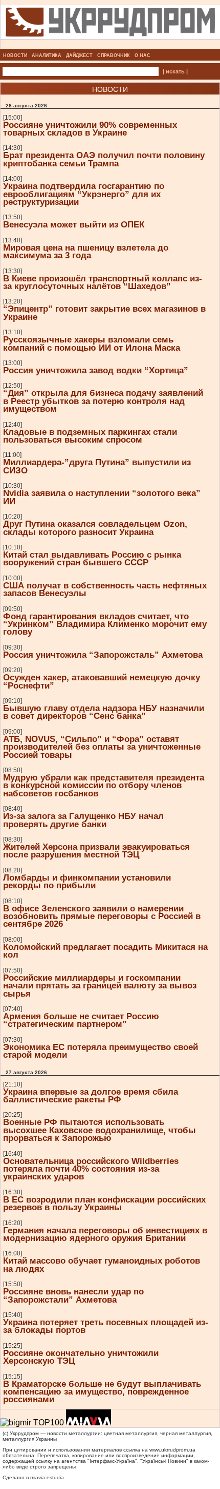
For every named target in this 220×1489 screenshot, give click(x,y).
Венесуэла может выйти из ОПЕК (73, 224)
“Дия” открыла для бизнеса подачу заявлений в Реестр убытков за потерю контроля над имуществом (103, 401)
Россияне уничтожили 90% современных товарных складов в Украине (90, 129)
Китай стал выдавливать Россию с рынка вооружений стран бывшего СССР (92, 558)
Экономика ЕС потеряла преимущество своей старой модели (100, 1051)
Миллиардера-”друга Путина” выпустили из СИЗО (97, 466)
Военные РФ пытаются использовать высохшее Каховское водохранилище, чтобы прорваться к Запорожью (99, 1130)
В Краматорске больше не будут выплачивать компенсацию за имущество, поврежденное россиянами (102, 1392)
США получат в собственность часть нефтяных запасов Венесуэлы (105, 589)
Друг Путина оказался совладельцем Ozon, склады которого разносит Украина (95, 528)
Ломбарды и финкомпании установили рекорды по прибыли (87, 881)
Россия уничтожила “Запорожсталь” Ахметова (103, 655)
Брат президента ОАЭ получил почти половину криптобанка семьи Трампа (104, 159)
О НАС (142, 55)
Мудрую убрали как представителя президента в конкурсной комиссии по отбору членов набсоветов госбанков (103, 785)
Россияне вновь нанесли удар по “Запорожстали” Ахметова (73, 1295)
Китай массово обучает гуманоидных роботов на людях (101, 1264)
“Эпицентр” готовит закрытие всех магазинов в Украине (104, 312)
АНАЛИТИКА (46, 55)
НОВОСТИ (15, 55)
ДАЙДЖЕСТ (79, 55)
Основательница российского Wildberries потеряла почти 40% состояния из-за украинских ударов (91, 1169)
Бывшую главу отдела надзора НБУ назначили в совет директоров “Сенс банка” (103, 712)
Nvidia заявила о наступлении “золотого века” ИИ (102, 497)
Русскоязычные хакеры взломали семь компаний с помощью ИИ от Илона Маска (91, 343)
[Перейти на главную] (110, 46)
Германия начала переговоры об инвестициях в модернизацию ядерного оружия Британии (105, 1234)
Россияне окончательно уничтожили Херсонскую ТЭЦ (81, 1357)
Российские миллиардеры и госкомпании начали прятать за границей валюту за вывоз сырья (99, 985)
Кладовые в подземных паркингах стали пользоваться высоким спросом (90, 436)
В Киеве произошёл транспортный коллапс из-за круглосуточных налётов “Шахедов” (102, 282)
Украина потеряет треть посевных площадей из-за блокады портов (105, 1326)
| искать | (175, 71)
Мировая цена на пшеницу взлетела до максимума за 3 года (85, 251)
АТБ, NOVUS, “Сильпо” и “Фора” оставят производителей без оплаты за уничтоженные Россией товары (102, 747)
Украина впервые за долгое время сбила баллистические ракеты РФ (90, 1095)
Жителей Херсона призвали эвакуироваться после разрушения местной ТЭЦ (96, 851)
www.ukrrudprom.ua (172, 1450)
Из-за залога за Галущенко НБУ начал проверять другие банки (83, 820)
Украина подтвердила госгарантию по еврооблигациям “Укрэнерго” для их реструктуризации (83, 194)
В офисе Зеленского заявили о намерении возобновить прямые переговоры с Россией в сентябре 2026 (102, 916)
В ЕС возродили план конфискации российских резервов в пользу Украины (104, 1203)
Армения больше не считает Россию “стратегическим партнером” (81, 1020)
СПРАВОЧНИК (113, 55)
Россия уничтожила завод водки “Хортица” (95, 370)
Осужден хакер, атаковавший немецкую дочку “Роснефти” (101, 681)
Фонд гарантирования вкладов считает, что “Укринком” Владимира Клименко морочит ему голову (105, 624)
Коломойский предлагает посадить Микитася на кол (105, 951)
